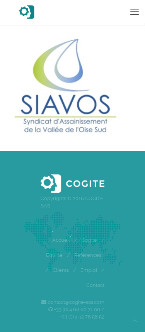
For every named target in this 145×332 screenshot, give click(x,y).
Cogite (89, 240)
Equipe (54, 255)
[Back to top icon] (134, 320)
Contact (95, 285)
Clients (61, 270)
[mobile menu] (134, 11)
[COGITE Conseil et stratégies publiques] (26, 11)
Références (87, 255)
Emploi (88, 270)
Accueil (61, 240)
